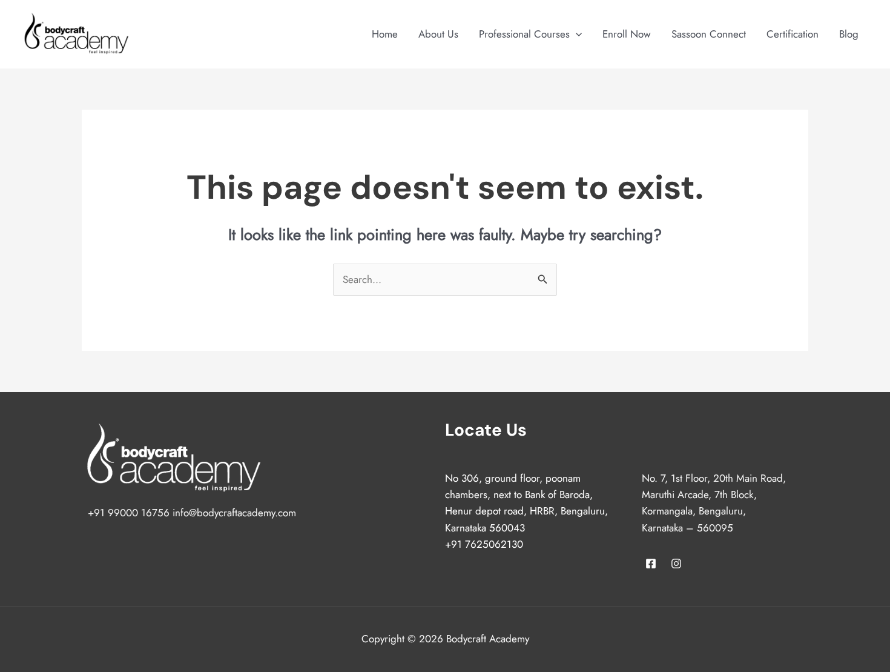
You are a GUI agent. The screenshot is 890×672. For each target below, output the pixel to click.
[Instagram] (676, 563)
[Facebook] (651, 563)
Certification (792, 34)
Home (385, 34)
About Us (438, 34)
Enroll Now (626, 34)
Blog (849, 34)
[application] (576, 34)
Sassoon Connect (708, 34)
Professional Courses (524, 34)
